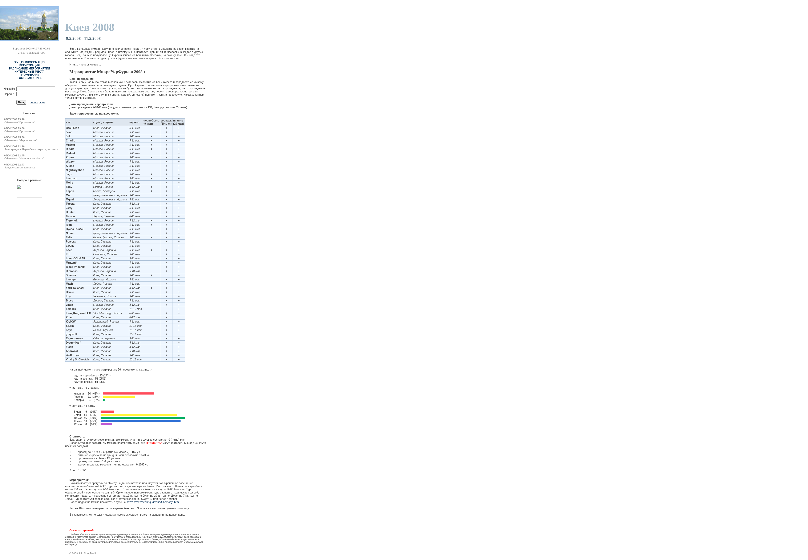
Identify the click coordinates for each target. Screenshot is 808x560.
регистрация (37, 102)
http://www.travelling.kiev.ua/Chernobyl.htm (152, 502)
